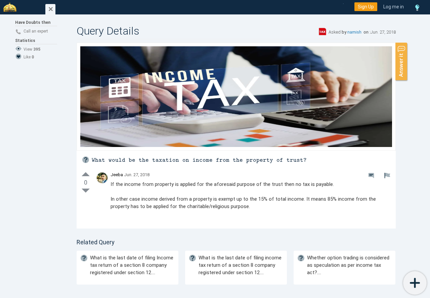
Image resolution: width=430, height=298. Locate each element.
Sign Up (366, 6)
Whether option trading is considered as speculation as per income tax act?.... (348, 265)
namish (354, 32)
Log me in (393, 6)
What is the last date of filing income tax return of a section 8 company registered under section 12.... (240, 265)
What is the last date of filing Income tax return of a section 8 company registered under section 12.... (131, 265)
